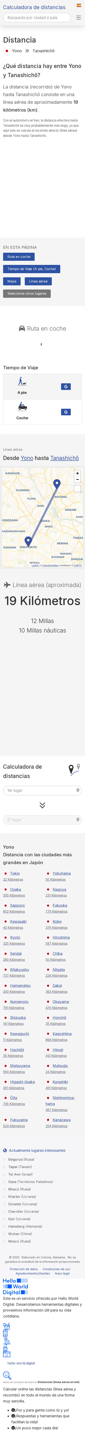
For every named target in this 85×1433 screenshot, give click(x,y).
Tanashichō (64, 458)
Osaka (15, 889)
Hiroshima (61, 937)
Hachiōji (17, 1050)
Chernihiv (23, 1211)
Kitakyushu (19, 969)
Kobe (57, 921)
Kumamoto (19, 1001)
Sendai (16, 953)
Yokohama (62, 873)
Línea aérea (38, 281)
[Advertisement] (42, 183)
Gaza (30, 1182)
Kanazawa (62, 1120)
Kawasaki (18, 921)
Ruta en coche (18, 257)
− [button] (77, 479)
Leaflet (35, 565)
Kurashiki (60, 1082)
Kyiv (19, 1219)
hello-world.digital (21, 1363)
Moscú (19, 1189)
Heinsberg (24, 1226)
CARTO (78, 565)
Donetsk (22, 1204)
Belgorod (20, 1159)
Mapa (11, 281)
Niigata (59, 969)
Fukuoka (60, 905)
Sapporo (17, 905)
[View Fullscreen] (77, 489)
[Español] (79, 5)
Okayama (61, 1001)
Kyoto (15, 937)
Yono (27, 458)
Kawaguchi (19, 1034)
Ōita (13, 1098)
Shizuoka (18, 1017)
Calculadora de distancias (34, 7)
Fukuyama (19, 1120)
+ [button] (77, 473)
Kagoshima (62, 1034)
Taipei (19, 1167)
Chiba (58, 953)
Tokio (15, 873)
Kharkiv (21, 1197)
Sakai (57, 985)
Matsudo (60, 1066)
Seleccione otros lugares (26, 293)
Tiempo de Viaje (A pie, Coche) (31, 269)
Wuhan (19, 1234)
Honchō (59, 1017)
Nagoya (59, 889)
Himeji (58, 1050)
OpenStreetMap (50, 565)
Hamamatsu (20, 985)
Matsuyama (20, 1066)
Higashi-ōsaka (22, 1082)
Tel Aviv (20, 1174)
